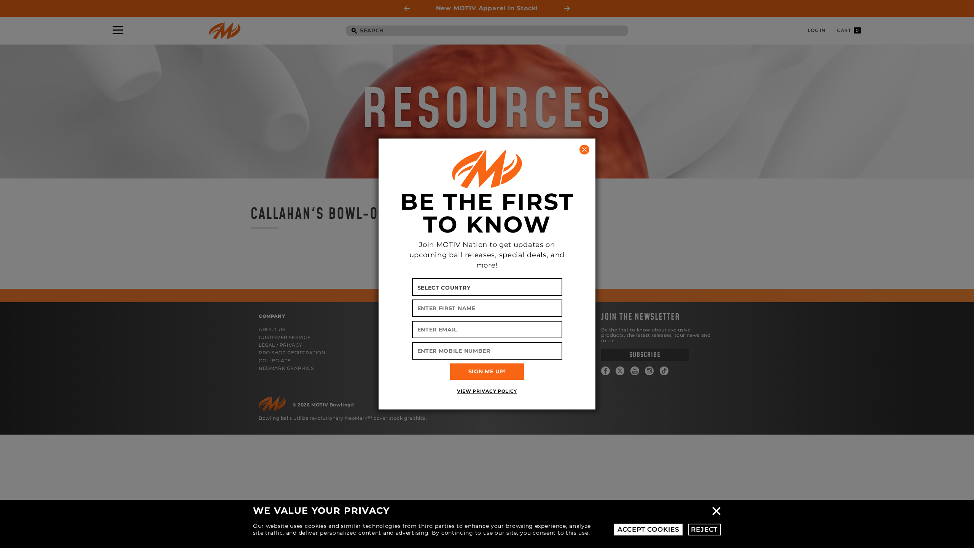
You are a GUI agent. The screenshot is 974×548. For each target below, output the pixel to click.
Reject (704, 529)
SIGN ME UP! (487, 371)
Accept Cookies (649, 529)
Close (716, 511)
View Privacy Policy (487, 391)
